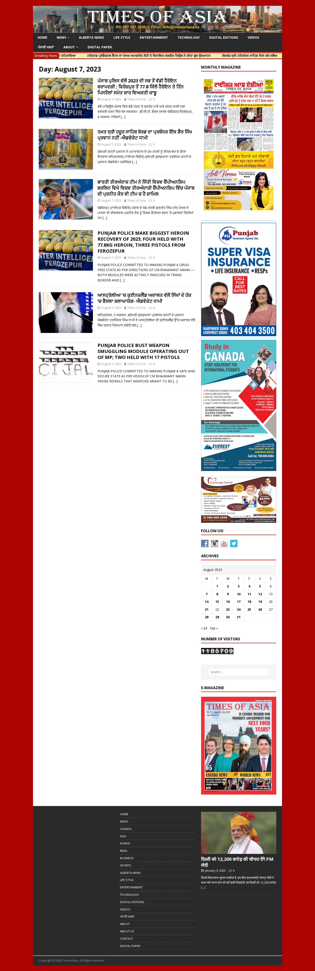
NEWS (61, 37)
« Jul (204, 628)
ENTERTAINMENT (154, 37)
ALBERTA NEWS (91, 37)
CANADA (125, 829)
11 (249, 594)
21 (206, 609)
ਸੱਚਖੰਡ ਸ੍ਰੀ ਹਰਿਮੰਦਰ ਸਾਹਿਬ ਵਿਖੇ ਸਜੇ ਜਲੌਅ (224, 55)
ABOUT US (127, 931)
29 (217, 617)
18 (249, 601)
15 (217, 601)
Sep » (214, 628)
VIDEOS (253, 37)
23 (228, 609)
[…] (123, 117)
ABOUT (69, 47)
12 (260, 594)
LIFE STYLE (121, 37)
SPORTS (125, 865)
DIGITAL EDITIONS (223, 37)
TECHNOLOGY (189, 37)
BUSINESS (127, 858)
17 (239, 601)
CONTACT (126, 938)
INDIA (123, 851)
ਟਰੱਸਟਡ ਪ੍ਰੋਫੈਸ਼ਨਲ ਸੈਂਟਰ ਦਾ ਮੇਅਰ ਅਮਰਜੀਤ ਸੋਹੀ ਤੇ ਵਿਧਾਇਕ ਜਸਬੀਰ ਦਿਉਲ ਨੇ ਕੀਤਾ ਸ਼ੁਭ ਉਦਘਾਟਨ (123, 55)
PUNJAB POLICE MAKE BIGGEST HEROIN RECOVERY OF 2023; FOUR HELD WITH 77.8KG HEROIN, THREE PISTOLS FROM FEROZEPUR (143, 242)
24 (239, 609)
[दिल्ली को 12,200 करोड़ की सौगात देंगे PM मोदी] (238, 852)
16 (228, 601)
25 (249, 609)
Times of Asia (136, 99)
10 (239, 594)
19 (260, 601)
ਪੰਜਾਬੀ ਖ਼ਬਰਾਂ (46, 47)
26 (260, 609)
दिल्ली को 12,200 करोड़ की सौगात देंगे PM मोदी (237, 862)
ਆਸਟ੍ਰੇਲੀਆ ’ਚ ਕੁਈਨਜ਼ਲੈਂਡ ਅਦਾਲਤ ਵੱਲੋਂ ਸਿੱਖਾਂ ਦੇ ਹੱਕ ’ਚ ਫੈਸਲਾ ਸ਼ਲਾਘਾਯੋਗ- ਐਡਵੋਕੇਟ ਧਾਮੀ (144, 298)
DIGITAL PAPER (100, 47)
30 (228, 617)
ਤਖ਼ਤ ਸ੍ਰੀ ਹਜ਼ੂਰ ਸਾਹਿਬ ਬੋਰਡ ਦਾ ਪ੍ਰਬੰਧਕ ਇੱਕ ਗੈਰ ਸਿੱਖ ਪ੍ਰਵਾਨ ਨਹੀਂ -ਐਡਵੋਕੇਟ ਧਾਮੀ (145, 135)
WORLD (125, 843)
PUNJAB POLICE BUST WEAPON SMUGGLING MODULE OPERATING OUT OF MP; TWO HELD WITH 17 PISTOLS (143, 351)
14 (206, 601)
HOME (42, 37)
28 (206, 617)
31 (239, 617)
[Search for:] (239, 672)
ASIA (123, 836)
